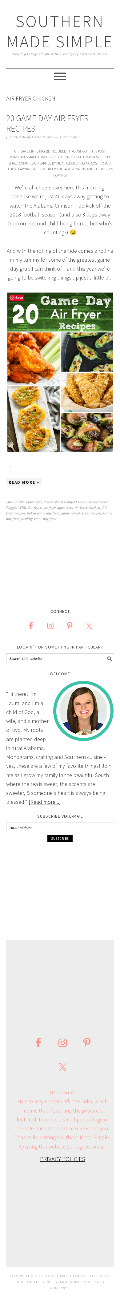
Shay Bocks (97, 1276)
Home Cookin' (99, 502)
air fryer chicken (87, 508)
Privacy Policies (62, 1159)
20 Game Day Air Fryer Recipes (47, 123)
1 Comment (69, 137)
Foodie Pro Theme (63, 1276)
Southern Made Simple (60, 31)
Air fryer (35, 508)
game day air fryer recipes (81, 513)
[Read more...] (45, 801)
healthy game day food (38, 519)
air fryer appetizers (58, 508)
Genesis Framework (61, 1281)
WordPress (60, 1288)
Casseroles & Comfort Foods (65, 502)
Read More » (24, 482)
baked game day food (43, 513)
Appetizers (34, 502)
